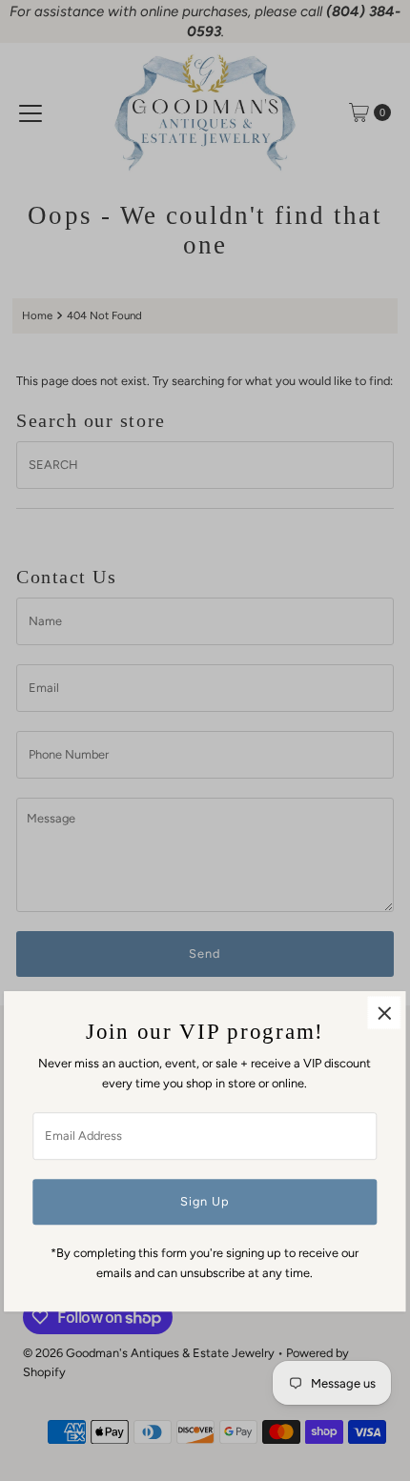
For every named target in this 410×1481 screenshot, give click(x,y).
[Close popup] (384, 1013)
